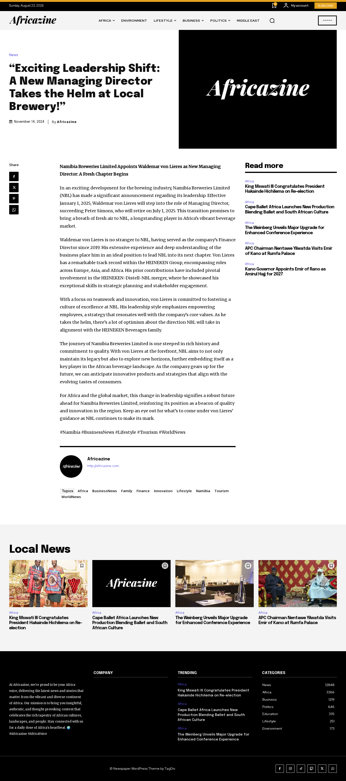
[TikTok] (301, 769)
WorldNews (71, 496)
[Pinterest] (14, 198)
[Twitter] (14, 187)
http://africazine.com (103, 466)
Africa (83, 490)
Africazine (67, 122)
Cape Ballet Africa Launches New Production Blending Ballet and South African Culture (129, 623)
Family (126, 490)
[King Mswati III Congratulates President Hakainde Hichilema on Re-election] (48, 583)
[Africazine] (71, 466)
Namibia (203, 490)
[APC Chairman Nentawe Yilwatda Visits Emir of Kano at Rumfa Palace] (297, 583)
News (13, 55)
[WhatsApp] (14, 209)
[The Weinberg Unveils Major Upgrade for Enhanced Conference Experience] (214, 583)
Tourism (221, 490)
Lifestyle (184, 490)
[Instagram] (290, 769)
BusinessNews (104, 490)
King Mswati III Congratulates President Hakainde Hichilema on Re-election (45, 623)
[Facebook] (14, 176)
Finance (143, 490)
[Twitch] (311, 769)
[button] (272, 21)
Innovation (163, 490)
